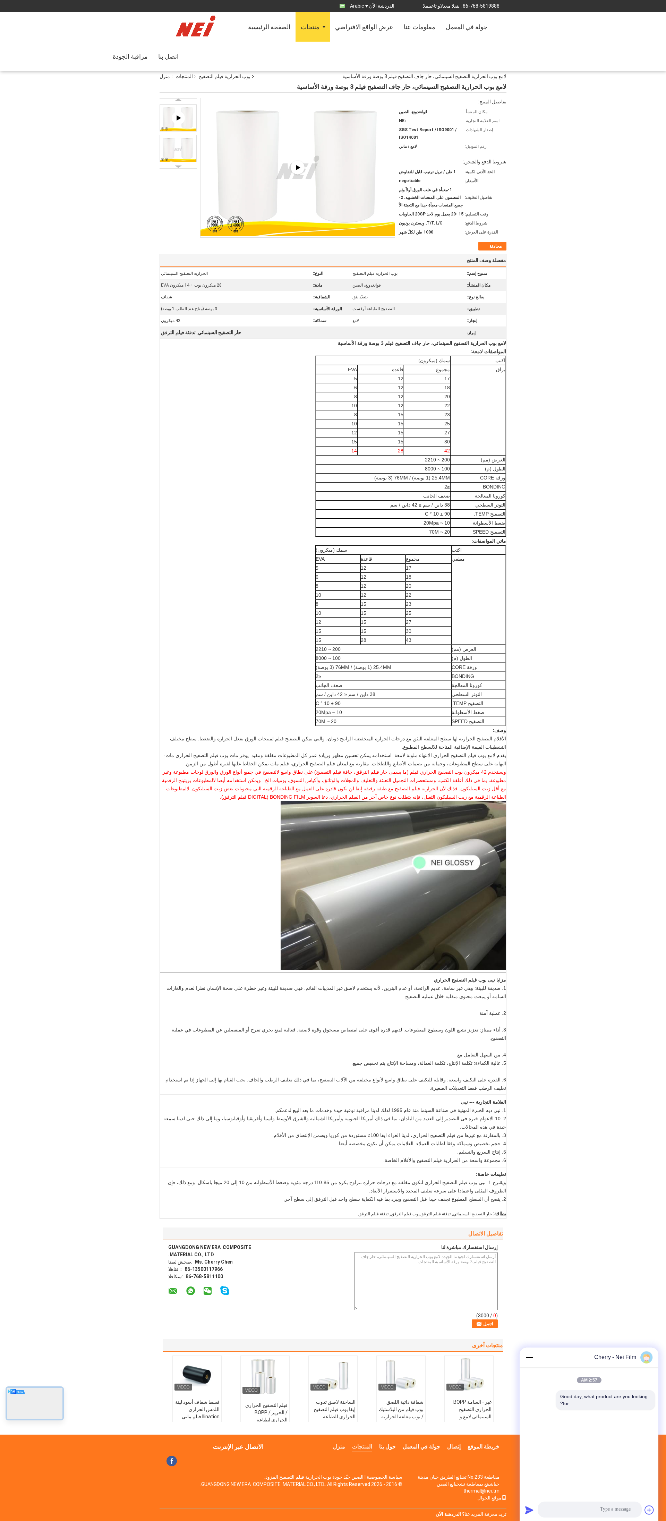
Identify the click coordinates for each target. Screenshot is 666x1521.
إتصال (454, 1446)
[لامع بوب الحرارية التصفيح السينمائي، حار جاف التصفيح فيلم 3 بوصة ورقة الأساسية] (178, 148)
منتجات (310, 27)
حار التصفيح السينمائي (472, 1214)
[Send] (529, 1510)
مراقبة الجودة (130, 56)
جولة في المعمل (466, 27)
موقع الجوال (489, 1498)
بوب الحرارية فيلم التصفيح (224, 76)
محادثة (495, 246)
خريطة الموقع (484, 1446)
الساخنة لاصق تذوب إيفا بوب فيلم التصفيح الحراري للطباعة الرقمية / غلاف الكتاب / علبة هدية (334, 1416)
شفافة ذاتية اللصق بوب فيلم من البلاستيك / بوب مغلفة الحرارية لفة (401, 1413)
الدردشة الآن (381, 6)
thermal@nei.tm (481, 1491)
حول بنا (387, 1446)
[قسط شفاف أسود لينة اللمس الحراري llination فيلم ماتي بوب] (197, 1375)
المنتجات (184, 76)
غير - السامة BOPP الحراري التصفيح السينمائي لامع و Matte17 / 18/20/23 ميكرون (469, 1416)
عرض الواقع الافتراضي (364, 27)
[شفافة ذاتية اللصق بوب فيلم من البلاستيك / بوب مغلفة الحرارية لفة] (401, 1375)
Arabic (357, 6)
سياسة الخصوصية (384, 1477)
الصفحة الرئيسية (269, 27)
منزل (165, 76)
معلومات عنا (419, 27)
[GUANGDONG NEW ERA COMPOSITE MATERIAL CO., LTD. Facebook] (171, 1461)
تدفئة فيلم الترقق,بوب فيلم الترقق (421, 1214)
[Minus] (529, 1357)
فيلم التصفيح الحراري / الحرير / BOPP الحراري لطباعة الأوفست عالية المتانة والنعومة (266, 1419)
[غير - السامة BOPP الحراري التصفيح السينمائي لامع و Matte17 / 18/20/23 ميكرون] (469, 1375)
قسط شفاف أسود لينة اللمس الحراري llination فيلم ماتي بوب (197, 1413)
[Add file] (649, 1510)
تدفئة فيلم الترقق (373, 1214)
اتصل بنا (168, 56)
